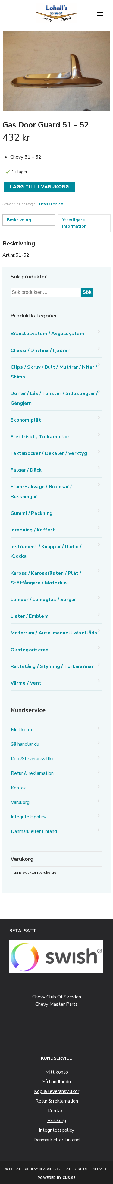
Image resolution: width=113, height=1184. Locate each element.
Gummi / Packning (31, 513)
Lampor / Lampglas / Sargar (43, 599)
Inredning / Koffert (33, 530)
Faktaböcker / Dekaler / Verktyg (49, 453)
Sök (87, 292)
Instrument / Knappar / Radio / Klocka (46, 551)
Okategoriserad (30, 649)
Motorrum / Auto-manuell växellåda (54, 633)
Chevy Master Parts (56, 1004)
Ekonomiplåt (26, 420)
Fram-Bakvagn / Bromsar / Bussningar (41, 491)
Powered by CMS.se (57, 1178)
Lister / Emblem (51, 204)
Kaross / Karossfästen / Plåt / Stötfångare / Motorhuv (46, 578)
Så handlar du (25, 744)
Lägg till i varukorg (39, 187)
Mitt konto (22, 729)
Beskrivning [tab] (19, 220)
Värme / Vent (26, 683)
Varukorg (20, 802)
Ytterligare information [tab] (74, 223)
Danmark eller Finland (34, 831)
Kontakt (19, 787)
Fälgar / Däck (26, 470)
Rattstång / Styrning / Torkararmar (52, 666)
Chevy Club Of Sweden (56, 997)
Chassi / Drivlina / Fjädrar (40, 350)
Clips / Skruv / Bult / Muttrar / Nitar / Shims (54, 372)
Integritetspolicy (28, 817)
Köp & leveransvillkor (33, 758)
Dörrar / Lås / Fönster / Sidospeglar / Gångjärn (54, 398)
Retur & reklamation (32, 773)
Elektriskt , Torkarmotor (40, 436)
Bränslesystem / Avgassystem (47, 333)
